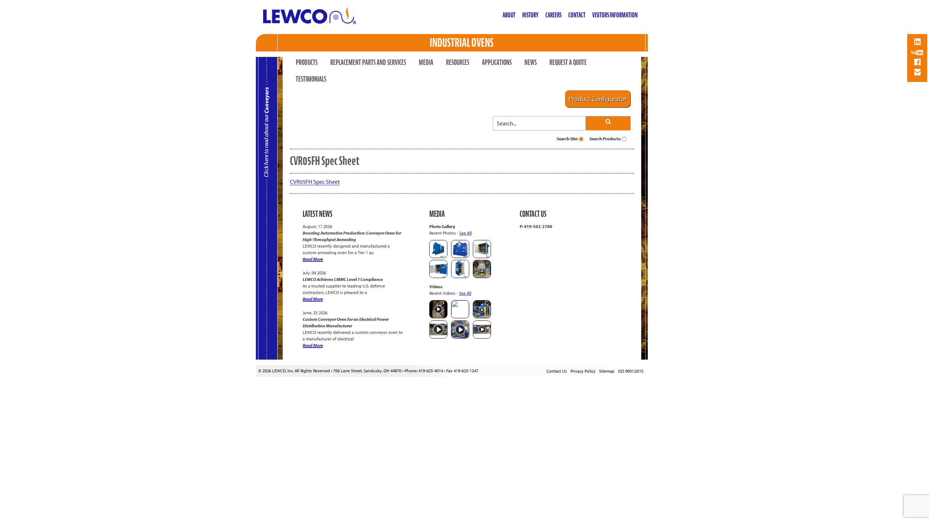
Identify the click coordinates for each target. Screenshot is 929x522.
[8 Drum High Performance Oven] (460, 276)
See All (465, 233)
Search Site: (568, 138)
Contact (576, 15)
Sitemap (606, 371)
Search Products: (605, 138)
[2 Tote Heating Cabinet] (438, 276)
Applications (497, 62)
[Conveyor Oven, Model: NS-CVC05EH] (482, 276)
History (530, 15)
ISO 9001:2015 (630, 371)
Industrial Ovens (462, 42)
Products (307, 62)
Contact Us (557, 371)
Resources (457, 62)
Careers (553, 15)
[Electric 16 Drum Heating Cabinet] (482, 256)
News (530, 62)
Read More (313, 259)
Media (426, 62)
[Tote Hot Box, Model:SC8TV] (438, 256)
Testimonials (311, 79)
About (509, 15)
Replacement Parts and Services (368, 62)
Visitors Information (615, 15)
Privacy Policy (583, 371)
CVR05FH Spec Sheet (315, 181)
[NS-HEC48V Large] (460, 256)
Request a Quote (568, 62)
